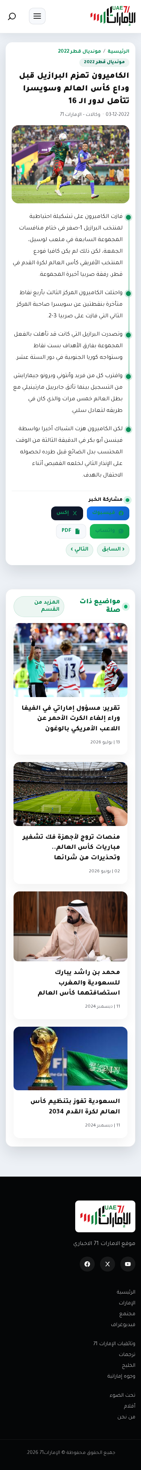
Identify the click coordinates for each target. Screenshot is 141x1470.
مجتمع (127, 1314)
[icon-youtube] (127, 1264)
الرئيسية (118, 52)
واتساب (105, 531)
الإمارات (127, 1303)
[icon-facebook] (87, 1264)
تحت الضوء (122, 1396)
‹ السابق (113, 550)
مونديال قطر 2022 (79, 52)
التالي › (79, 550)
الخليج (128, 1366)
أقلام (129, 1406)
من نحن (126, 1417)
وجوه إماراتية (121, 1377)
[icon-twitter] (107, 1264)
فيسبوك (103, 513)
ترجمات (127, 1355)
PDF (66, 531)
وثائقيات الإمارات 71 (114, 1344)
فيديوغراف (123, 1325)
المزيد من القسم (46, 606)
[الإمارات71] (112, 16)
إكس (62, 513)
